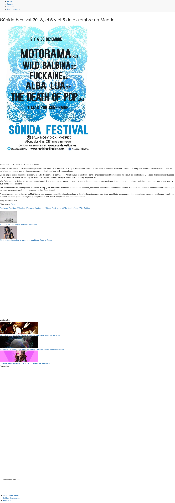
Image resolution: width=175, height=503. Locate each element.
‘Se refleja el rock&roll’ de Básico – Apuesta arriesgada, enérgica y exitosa (30, 335)
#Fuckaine (30, 208)
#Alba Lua (21, 208)
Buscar (10, 4)
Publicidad (7, 500)
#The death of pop (70, 208)
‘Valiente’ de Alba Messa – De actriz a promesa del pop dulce (25, 363)
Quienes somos (13, 9)
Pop (10, 208)
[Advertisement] (63, 157)
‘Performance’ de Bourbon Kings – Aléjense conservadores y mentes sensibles (32, 349)
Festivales (4, 208)
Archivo (10, 1)
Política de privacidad (11, 498)
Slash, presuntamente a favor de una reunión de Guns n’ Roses (26, 240)
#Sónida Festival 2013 (54, 208)
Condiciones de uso (11, 495)
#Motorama (39, 208)
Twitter (13, 204)
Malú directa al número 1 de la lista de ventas (18, 224)
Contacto (10, 6)
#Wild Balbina (84, 208)
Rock (14, 208)
